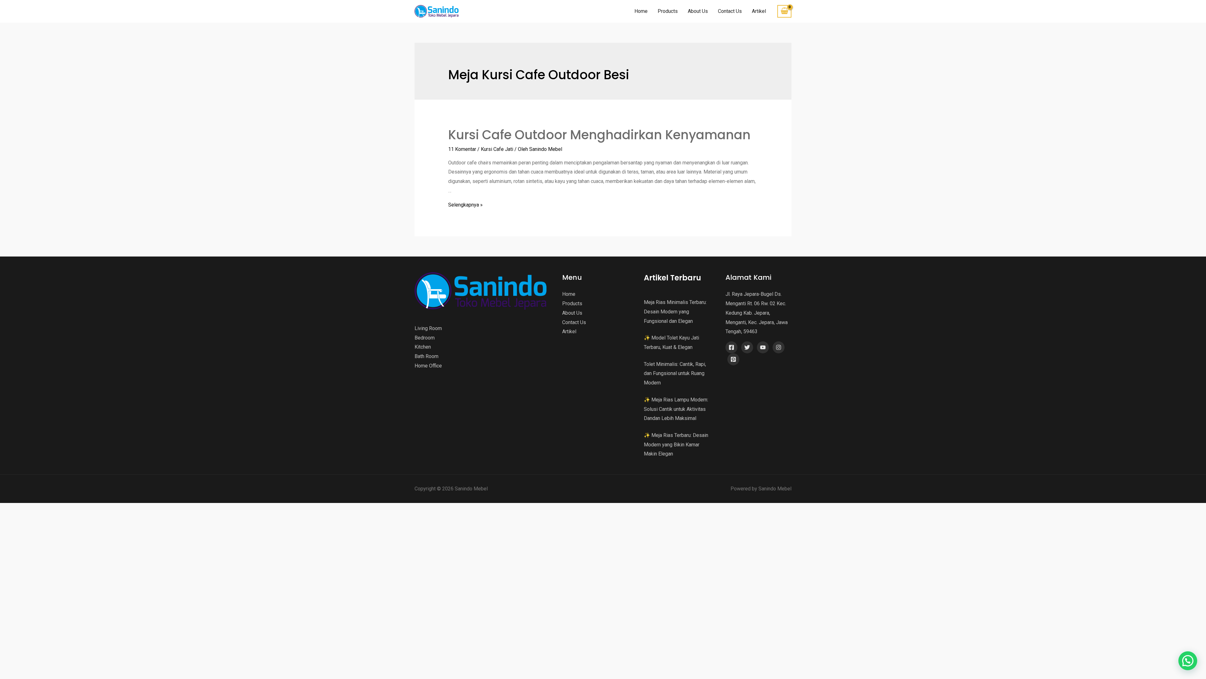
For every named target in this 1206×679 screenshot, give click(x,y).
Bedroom (425, 338)
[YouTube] (763, 347)
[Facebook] (731, 347)
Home (641, 11)
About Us (698, 11)
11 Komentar (462, 149)
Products (668, 11)
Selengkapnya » (465, 205)
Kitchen (423, 347)
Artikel (759, 11)
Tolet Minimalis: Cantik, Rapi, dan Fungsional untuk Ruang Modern (675, 373)
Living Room (428, 328)
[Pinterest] (733, 359)
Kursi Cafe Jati (497, 149)
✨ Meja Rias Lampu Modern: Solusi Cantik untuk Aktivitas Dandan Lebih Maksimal (676, 409)
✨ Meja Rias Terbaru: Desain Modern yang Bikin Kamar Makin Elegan (676, 444)
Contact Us (730, 11)
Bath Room (426, 356)
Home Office (428, 366)
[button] (1187, 660)
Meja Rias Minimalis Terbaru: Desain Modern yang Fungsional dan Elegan (675, 311)
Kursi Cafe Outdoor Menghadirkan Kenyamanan (599, 135)
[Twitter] (747, 347)
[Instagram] (779, 347)
